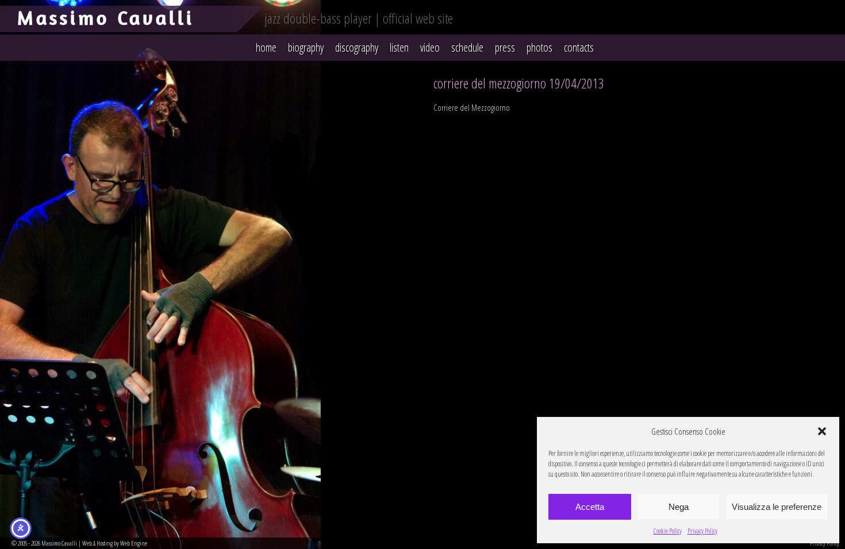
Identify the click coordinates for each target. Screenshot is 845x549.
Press (505, 47)
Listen (399, 47)
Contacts (579, 47)
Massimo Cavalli (105, 17)
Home (266, 47)
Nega (679, 507)
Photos (539, 47)
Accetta (589, 507)
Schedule (467, 47)
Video (430, 47)
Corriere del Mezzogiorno (471, 107)
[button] (822, 431)
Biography (306, 47)
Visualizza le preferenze (776, 507)
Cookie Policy (668, 531)
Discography (356, 47)
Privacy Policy (702, 531)
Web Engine (133, 543)
